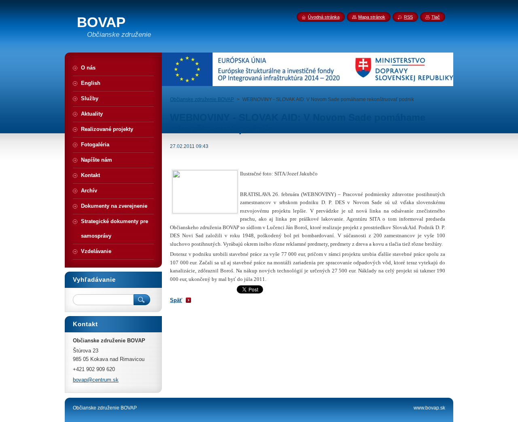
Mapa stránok (371, 17)
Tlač (435, 17)
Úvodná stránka (324, 17)
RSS (408, 17)
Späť (176, 300)
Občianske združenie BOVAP (202, 99)
